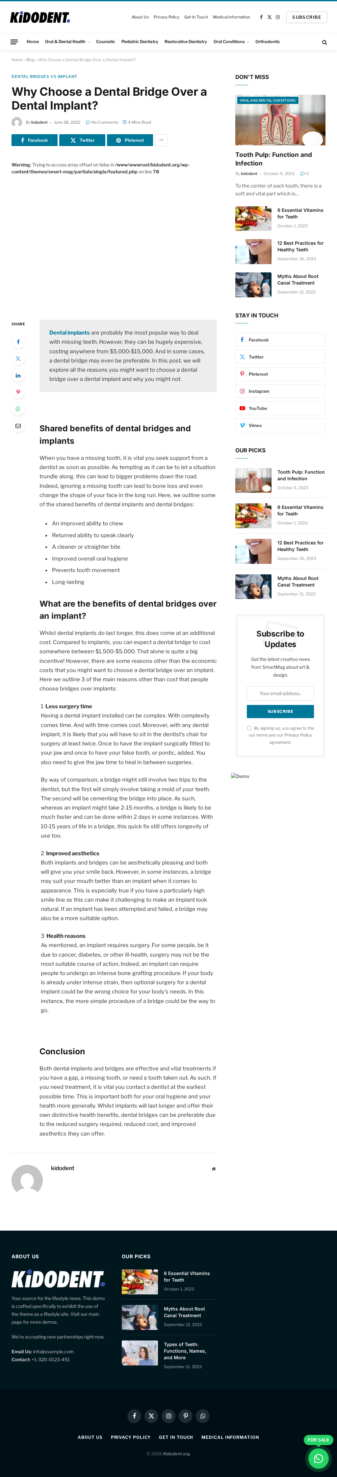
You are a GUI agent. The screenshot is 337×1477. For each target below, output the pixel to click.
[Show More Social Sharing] (161, 140)
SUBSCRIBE (306, 17)
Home (33, 41)
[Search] (324, 42)
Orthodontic (267, 41)
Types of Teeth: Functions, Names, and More (185, 1350)
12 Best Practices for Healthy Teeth (300, 246)
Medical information (231, 16)
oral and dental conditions (268, 100)
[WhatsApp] (18, 408)
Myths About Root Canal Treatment (298, 279)
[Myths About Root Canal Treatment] (253, 284)
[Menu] (14, 42)
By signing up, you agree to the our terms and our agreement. (281, 735)
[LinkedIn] (18, 375)
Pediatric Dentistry (139, 41)
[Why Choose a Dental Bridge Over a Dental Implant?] (114, 242)
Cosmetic (105, 41)
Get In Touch (196, 16)
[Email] (18, 425)
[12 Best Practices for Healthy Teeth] (253, 251)
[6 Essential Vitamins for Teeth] (253, 218)
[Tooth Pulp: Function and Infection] (280, 120)
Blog (30, 59)
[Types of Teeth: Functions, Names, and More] (140, 1352)
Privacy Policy (166, 16)
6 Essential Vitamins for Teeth (300, 213)
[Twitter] (18, 358)
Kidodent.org (176, 1453)
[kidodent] (40, 17)
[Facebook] (18, 341)
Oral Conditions (229, 41)
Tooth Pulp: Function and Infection (273, 159)
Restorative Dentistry (186, 41)
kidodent (39, 122)
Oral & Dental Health (65, 41)
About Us (140, 16)
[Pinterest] (18, 392)
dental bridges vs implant (44, 76)
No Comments (104, 122)
